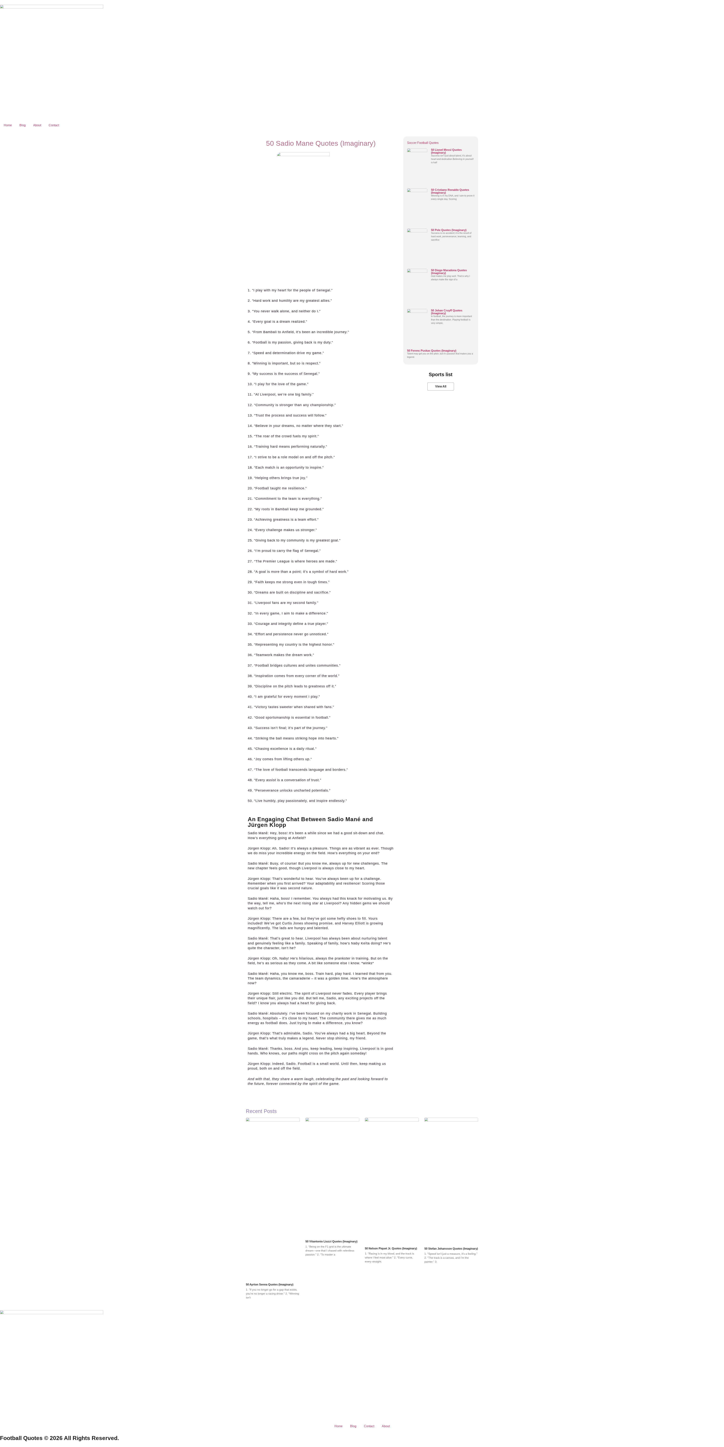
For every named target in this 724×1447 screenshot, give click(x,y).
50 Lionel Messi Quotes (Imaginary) (446, 151)
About (37, 125)
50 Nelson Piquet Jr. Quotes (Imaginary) (391, 1248)
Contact (54, 125)
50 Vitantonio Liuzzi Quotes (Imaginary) (331, 1241)
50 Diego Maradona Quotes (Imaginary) (449, 272)
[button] (440, 386)
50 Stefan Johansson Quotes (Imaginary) (451, 1248)
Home (8, 125)
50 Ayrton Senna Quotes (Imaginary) (269, 1284)
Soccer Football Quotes (423, 142)
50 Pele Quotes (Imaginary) (448, 230)
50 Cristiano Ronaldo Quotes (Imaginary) (450, 191)
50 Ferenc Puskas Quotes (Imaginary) (431, 350)
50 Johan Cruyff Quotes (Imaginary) (446, 312)
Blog (22, 125)
